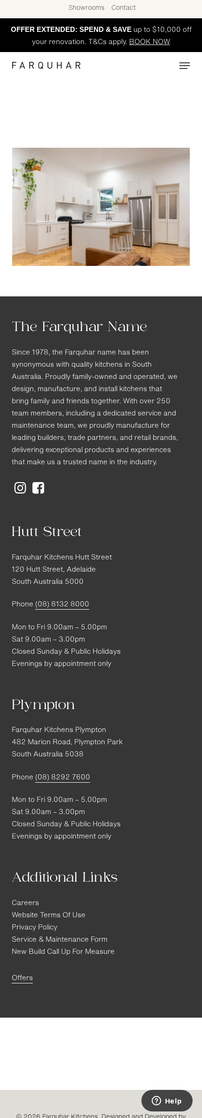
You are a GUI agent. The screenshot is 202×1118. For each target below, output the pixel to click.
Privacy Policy (34, 927)
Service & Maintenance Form (60, 940)
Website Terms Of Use (48, 915)
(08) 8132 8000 (62, 604)
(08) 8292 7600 (62, 777)
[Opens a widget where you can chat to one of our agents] (167, 1101)
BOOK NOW (149, 42)
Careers (25, 903)
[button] (184, 65)
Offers (22, 978)
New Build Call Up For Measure (63, 952)
